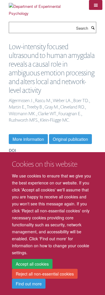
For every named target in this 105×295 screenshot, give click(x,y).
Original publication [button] (70, 139)
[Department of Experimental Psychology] (44, 7)
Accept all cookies (32, 264)
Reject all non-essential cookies (45, 274)
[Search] (93, 27)
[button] (95, 5)
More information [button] (28, 139)
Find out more (29, 284)
